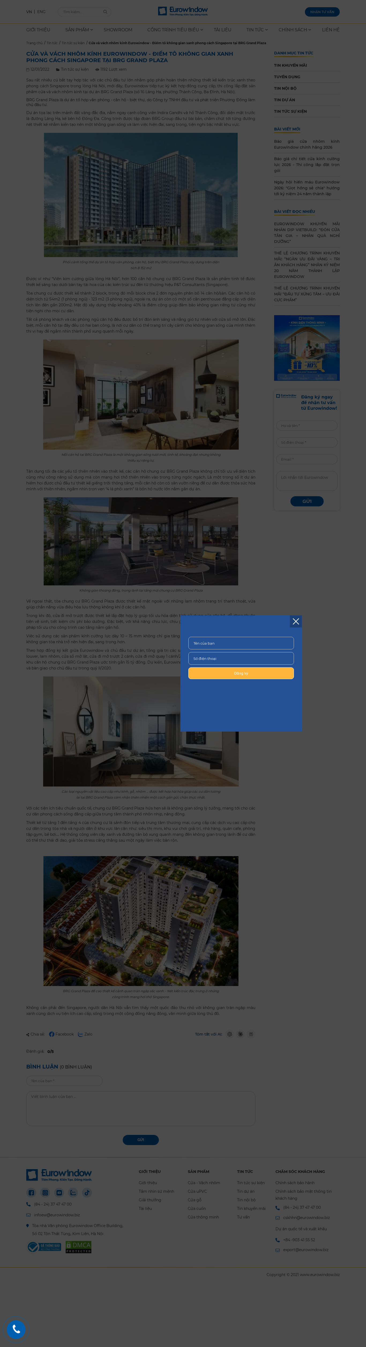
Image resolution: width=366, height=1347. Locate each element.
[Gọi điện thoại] (16, 1329)
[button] (296, 621)
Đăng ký (241, 673)
